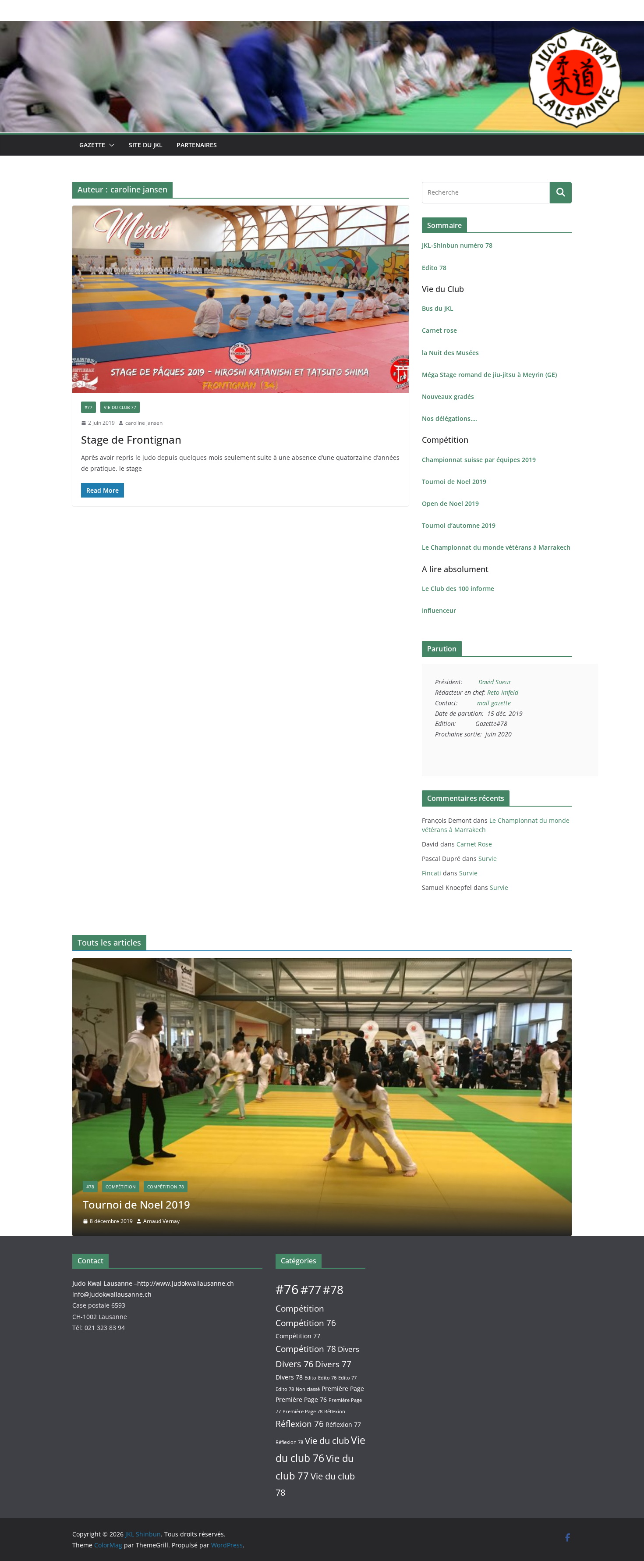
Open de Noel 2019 (450, 503)
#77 (88, 407)
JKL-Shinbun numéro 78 (457, 245)
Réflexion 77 (343, 1424)
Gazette (92, 145)
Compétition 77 (298, 1336)
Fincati (431, 873)
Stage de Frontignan (131, 439)
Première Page (343, 1388)
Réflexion (334, 1411)
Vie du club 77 (120, 407)
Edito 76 (327, 1378)
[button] (110, 145)
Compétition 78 (165, 1187)
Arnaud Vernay (161, 1221)
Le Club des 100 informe (458, 588)
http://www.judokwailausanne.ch (185, 1283)
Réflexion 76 (300, 1423)
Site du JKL (146, 145)
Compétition (121, 1187)
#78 (90, 1187)
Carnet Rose (474, 844)
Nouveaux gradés (448, 396)
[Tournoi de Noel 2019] (322, 964)
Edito (310, 1378)
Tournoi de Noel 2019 (454, 481)
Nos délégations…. (449, 418)
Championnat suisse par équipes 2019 (479, 459)
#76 (287, 1289)
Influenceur (439, 610)
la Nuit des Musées (450, 352)
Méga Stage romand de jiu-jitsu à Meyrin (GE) (489, 374)
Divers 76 (294, 1364)
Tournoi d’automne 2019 (458, 525)
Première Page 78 (302, 1411)
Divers (348, 1349)
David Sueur (494, 682)
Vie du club (327, 1441)
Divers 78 (289, 1377)
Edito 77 (347, 1378)
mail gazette (494, 703)
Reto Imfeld (502, 692)
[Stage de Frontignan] (240, 299)
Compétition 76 (306, 1322)
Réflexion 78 (289, 1442)
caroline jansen (144, 423)
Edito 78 (434, 267)
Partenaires (197, 145)
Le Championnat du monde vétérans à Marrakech (496, 547)
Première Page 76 (301, 1399)
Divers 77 (333, 1363)
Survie (487, 858)
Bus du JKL (437, 308)
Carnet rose (439, 330)
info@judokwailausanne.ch (112, 1294)
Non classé (308, 1389)
